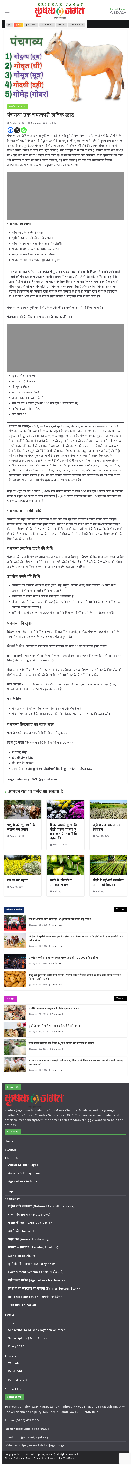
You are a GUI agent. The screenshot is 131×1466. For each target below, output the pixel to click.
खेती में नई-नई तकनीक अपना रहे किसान (108, 883)
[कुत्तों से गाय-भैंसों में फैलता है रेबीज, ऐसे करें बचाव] (15, 1029)
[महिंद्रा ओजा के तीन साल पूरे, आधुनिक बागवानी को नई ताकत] (15, 923)
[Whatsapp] (24, 130)
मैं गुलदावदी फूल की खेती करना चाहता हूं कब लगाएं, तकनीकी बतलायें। (63, 831)
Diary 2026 (16, 1346)
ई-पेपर (18, 25)
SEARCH (10, 1149)
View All (120, 909)
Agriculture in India (23, 1181)
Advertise (12, 1356)
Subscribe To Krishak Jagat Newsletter (36, 1330)
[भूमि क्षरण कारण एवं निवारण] (108, 802)
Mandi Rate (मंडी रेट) (22, 1255)
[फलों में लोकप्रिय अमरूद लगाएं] (65, 857)
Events (10, 1314)
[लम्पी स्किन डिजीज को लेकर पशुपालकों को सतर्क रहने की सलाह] (15, 1047)
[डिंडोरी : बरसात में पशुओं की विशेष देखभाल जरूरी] (15, 1012)
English (114, 9)
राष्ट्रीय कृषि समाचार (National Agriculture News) (41, 1206)
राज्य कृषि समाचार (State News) (29, 1214)
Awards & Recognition (24, 1173)
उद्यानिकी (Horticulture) (24, 1231)
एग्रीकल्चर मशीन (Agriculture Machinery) (36, 1280)
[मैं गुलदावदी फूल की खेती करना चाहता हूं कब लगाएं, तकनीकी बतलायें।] (65, 802)
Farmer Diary (18, 1379)
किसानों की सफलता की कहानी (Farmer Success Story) (44, 1288)
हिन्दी (123, 9)
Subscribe (12, 1323)
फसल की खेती (47, 25)
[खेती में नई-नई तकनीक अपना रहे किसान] (108, 857)
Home (9, 1141)
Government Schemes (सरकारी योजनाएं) (36, 1272)
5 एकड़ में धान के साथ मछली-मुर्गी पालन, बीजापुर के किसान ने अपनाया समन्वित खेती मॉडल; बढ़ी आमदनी (76, 1062)
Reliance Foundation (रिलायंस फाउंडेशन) (36, 1297)
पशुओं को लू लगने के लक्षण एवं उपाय (21, 827)
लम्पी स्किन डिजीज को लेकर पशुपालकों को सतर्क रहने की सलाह (61, 1043)
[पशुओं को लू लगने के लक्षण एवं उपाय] (23, 802)
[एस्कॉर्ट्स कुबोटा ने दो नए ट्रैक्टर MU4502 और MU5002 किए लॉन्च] (15, 961)
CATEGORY (12, 1199)
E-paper (10, 1191)
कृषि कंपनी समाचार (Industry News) (32, 1264)
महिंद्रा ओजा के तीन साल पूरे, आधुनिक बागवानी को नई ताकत (60, 919)
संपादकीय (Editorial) (18, 106)
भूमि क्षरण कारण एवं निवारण (107, 827)
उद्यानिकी (61, 25)
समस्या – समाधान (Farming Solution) (33, 1247)
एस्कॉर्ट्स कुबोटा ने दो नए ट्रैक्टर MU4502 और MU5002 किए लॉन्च (63, 958)
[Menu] (7, 11)
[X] (17, 130)
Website (14, 1363)
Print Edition (17, 1371)
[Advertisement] (65, 196)
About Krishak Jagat (23, 1165)
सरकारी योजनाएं (76, 25)
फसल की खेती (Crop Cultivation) (31, 1222)
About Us (12, 1158)
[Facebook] (10, 130)
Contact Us (13, 1389)
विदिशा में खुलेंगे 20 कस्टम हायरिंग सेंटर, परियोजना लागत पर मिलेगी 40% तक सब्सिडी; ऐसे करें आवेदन (76, 938)
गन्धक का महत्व (17, 880)
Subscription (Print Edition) (29, 1338)
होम (9, 25)
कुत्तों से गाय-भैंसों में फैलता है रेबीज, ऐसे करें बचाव (54, 1026)
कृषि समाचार (31, 25)
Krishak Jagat (52, 123)
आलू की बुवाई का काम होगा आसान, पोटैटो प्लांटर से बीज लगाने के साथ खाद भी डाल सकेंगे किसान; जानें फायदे (75, 977)
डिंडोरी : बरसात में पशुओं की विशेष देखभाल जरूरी (54, 1009)
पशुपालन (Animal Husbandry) (29, 1239)
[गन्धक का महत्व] (23, 857)
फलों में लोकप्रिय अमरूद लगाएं (61, 883)
